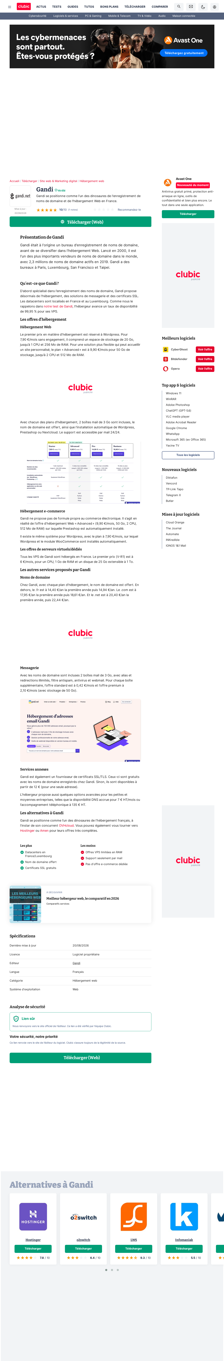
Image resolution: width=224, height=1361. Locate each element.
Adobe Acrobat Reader (181, 422)
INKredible (173, 540)
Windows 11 (173, 393)
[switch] (203, 7)
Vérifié (61, 190)
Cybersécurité (37, 16)
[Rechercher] (179, 6)
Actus (41, 6)
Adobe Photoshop (178, 405)
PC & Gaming (93, 16)
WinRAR (171, 399)
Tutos (89, 6)
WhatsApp (173, 434)
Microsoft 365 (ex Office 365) (186, 439)
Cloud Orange (175, 522)
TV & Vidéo (144, 16)
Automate (172, 534)
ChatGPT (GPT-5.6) (178, 410)
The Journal (173, 528)
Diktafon (171, 477)
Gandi (76, 963)
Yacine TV (172, 445)
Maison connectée (184, 16)
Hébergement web (92, 181)
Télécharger (134, 6)
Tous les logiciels (188, 454)
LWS (134, 1240)
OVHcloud (66, 825)
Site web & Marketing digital (58, 181)
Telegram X (173, 495)
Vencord (171, 483)
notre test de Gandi (58, 306)
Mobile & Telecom (119, 16)
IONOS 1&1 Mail (176, 545)
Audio (162, 16)
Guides (73, 6)
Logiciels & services (65, 16)
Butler (170, 500)
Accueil (14, 181)
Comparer (160, 6)
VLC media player (178, 416)
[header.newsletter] (191, 6)
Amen (44, 830)
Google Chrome (176, 428)
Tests (56, 6)
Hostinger (27, 830)
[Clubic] (24, 7)
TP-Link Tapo (174, 489)
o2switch (83, 1240)
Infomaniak (184, 1240)
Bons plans (109, 6)
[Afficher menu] (9, 7)
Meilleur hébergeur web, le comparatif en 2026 (82, 899)
